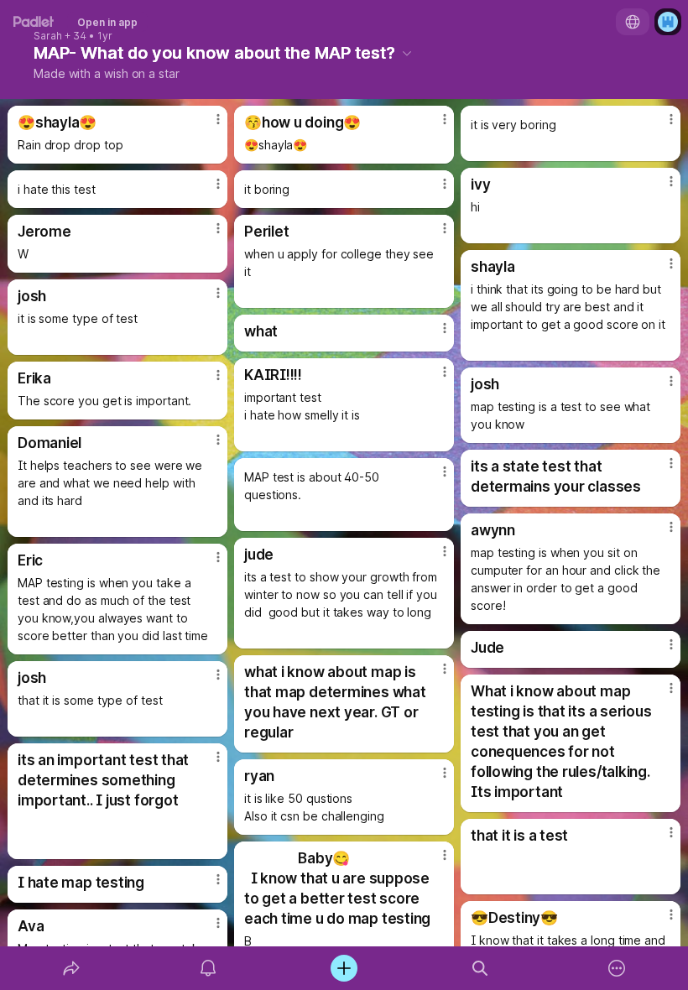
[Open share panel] (71, 968)
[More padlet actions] (616, 968)
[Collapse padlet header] (407, 53)
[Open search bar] (480, 968)
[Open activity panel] (208, 968)
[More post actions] (207, 125)
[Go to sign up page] (667, 21)
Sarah (48, 36)
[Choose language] (632, 21)
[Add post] (344, 968)
